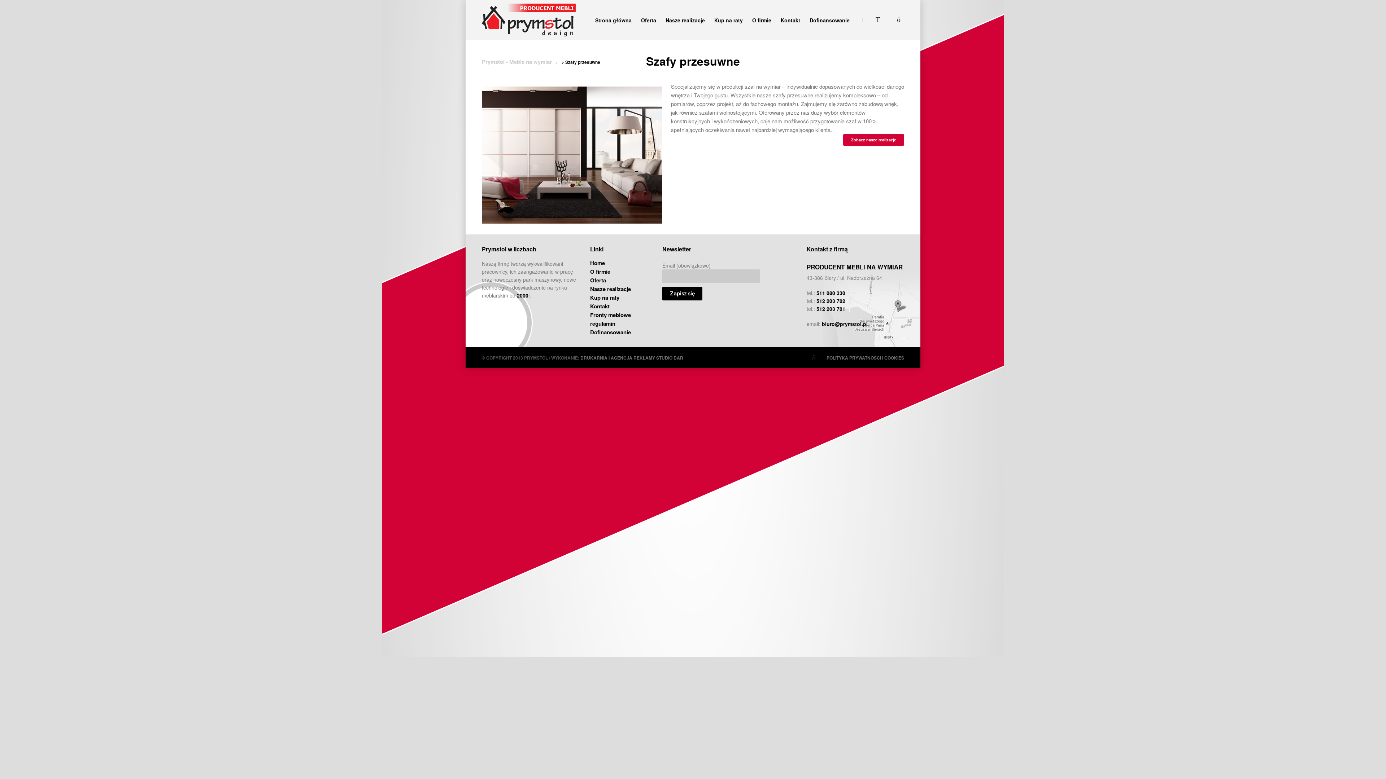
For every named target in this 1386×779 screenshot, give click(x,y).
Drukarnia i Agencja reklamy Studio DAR (631, 358)
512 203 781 (830, 308)
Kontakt (790, 20)
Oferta (648, 20)
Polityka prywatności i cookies (865, 358)
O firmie (761, 20)
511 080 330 (830, 292)
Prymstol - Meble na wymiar (517, 62)
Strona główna (613, 20)
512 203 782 (830, 300)
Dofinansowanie (830, 20)
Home (597, 263)
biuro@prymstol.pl (845, 323)
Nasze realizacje (685, 20)
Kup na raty (728, 20)
